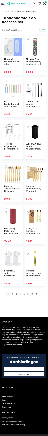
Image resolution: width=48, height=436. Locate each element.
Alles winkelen (8, 396)
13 (36, 294)
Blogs (4, 400)
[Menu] (3, 3)
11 (28, 294)
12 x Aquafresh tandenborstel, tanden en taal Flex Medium (33, 63)
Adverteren (6, 407)
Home (4, 11)
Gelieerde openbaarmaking (13, 424)
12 (32, 294)
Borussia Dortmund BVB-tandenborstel (34, 273)
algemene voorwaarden (12, 421)
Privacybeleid (7, 417)
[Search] (34, 3)
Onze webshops (9, 403)
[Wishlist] (39, 3)
